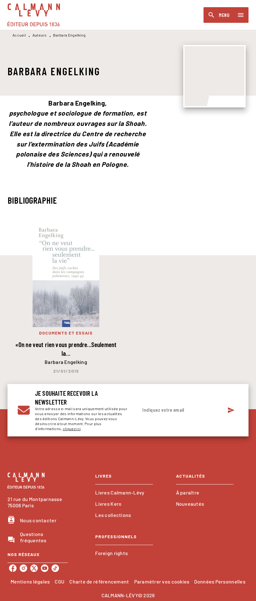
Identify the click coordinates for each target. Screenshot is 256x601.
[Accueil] (33, 15)
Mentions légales (30, 581)
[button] (124, 492)
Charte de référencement (99, 581)
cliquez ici (72, 428)
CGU (59, 581)
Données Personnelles (219, 581)
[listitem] (12, 568)
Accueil (19, 35)
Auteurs (39, 35)
